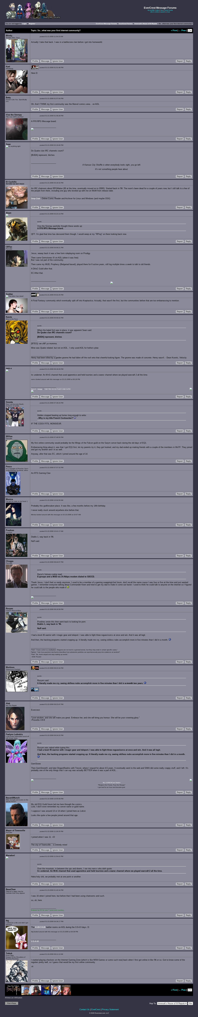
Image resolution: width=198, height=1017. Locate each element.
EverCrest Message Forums (106, 23)
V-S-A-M (35, 941)
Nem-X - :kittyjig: (37, 389)
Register (32, 23)
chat (168, 12)
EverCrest (95, 1009)
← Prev (182, 30)
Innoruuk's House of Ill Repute (145, 23)
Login (24, 23)
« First (174, 30)
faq (162, 10)
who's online (154, 12)
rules (157, 10)
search (163, 12)
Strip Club (35, 198)
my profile (151, 10)
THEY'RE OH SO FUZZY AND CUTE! (57, 389)
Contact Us (85, 1009)
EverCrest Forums (126, 23)
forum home (168, 10)
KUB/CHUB (40, 927)
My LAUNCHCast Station (112, 782)
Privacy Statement (110, 1009)
